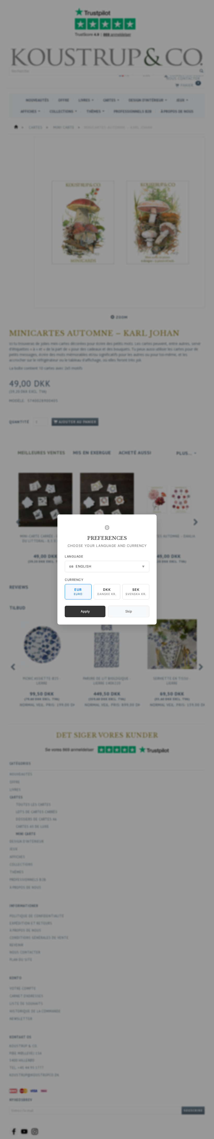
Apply (85, 611)
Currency (74, 580)
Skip (128, 611)
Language (74, 556)
